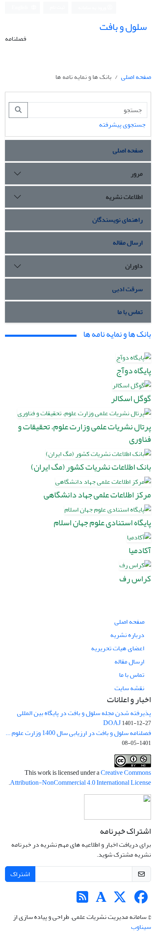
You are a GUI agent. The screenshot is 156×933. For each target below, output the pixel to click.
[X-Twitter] (120, 900)
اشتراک (20, 874)
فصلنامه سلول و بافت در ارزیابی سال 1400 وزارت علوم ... (78, 733)
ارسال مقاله (128, 242)
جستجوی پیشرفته (122, 124)
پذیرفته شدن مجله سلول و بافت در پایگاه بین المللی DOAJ (84, 718)
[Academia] (101, 900)
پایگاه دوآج (133, 370)
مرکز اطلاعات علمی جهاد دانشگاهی (97, 495)
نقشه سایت (129, 688)
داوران (134, 266)
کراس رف (135, 579)
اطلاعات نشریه (124, 197)
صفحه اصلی (136, 77)
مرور (137, 173)
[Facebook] (141, 900)
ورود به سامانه (92, 7)
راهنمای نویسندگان (117, 219)
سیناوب (141, 927)
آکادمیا (140, 550)
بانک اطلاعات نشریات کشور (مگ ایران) (91, 467)
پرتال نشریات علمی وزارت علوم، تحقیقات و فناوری (84, 433)
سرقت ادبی (127, 289)
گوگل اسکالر (131, 398)
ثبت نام (57, 7)
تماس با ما (130, 312)
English (20, 7)
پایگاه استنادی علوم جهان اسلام (102, 522)
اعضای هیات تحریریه (117, 648)
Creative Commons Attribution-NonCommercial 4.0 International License (80, 777)
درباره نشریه (127, 635)
